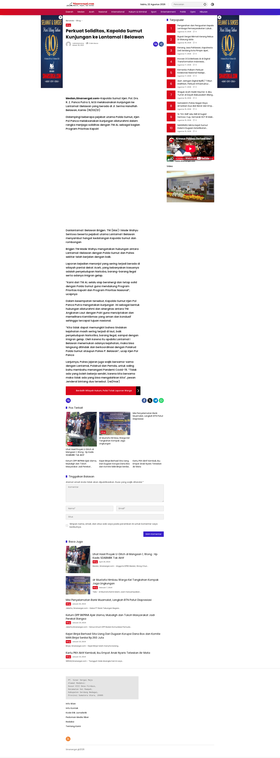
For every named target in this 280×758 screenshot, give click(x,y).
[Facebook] (144, 400)
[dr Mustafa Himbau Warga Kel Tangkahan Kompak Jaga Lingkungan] (114, 423)
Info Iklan (71, 703)
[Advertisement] (103, 73)
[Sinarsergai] (80, 4)
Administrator (78, 43)
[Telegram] (155, 400)
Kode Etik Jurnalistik (76, 712)
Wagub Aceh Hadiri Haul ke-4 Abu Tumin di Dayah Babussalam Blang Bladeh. (195, 93)
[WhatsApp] (161, 400)
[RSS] (68, 739)
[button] (205, 4)
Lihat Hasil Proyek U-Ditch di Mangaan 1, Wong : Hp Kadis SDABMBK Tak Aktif (80, 452)
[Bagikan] (161, 44)
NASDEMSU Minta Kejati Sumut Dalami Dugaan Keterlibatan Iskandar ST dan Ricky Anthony (192, 127)
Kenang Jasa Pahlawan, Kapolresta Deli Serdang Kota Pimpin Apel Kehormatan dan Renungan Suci (195, 49)
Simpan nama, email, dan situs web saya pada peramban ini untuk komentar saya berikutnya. (114, 525)
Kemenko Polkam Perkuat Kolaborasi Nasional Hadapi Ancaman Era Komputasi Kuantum (195, 71)
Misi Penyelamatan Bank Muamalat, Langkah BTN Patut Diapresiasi (148, 416)
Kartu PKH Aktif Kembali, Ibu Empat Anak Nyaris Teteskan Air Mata (147, 463)
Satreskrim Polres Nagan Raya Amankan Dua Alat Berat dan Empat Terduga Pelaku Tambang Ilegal (195, 105)
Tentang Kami (73, 726)
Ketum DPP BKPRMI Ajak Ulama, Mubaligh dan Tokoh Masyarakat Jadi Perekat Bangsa (81, 463)
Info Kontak (72, 708)
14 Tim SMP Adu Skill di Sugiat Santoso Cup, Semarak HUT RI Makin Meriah (195, 116)
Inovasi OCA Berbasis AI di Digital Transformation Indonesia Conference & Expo (193, 60)
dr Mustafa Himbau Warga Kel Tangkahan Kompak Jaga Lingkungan (114, 441)
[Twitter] (149, 400)
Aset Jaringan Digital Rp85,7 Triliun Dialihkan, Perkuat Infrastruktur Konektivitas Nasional (194, 82)
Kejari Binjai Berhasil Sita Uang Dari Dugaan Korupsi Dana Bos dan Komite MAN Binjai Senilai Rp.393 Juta (114, 463)
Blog (68, 25)
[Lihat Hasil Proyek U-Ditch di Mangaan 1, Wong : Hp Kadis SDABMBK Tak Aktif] (81, 429)
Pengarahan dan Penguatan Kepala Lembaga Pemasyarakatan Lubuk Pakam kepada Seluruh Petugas (195, 27)
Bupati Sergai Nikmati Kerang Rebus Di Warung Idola (195, 38)
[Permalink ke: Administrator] (69, 44)
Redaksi (70, 721)
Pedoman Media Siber (77, 717)
